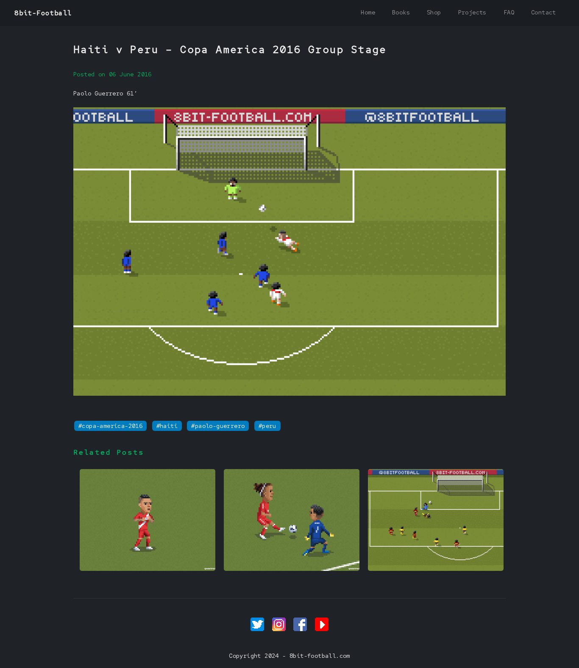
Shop (434, 12)
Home (368, 12)
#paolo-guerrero (218, 426)
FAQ (509, 12)
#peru (267, 426)
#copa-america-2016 (110, 426)
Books (401, 12)
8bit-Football (43, 12)
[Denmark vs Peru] (291, 569)
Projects (472, 12)
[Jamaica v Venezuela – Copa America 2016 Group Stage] (436, 569)
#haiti (167, 426)
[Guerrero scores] (147, 569)
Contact (543, 12)
